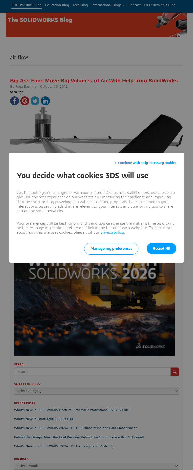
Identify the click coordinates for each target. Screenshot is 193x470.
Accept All (161, 248)
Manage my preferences (111, 249)
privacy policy (112, 232)
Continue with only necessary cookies (147, 163)
